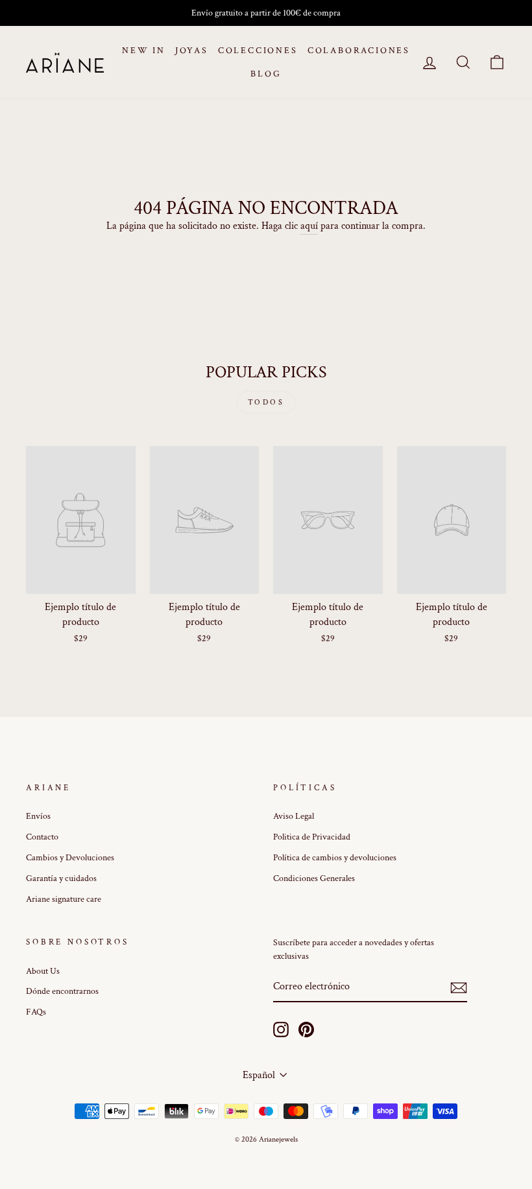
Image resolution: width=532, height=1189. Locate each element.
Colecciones (258, 50)
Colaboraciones (359, 50)
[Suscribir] (458, 988)
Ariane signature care (63, 899)
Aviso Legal (293, 816)
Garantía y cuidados (61, 878)
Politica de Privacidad (311, 837)
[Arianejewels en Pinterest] (306, 1029)
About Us (43, 971)
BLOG (265, 74)
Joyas (191, 50)
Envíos (38, 816)
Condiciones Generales (314, 878)
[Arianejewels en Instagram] (281, 1029)
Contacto (42, 837)
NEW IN (143, 50)
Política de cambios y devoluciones (334, 858)
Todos (266, 402)
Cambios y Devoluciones (70, 858)
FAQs (36, 1012)
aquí (309, 226)
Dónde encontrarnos (62, 991)
